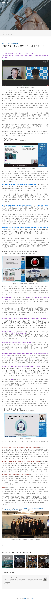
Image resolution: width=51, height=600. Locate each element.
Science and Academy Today (12, 578)
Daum (25, 598)
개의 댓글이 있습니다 (8, 572)
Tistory (33, 598)
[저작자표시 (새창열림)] (15, 544)
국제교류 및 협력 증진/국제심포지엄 (10, 43)
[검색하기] (48, 2)
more (48, 553)
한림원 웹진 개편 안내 (7, 34)
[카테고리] (5, 3)
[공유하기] (6, 545)
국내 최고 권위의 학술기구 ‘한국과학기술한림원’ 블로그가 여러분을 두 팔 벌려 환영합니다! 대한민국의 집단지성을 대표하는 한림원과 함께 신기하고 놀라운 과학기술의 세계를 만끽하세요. (23, 580)
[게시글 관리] (8, 545)
